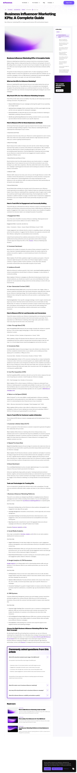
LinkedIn (28, 534)
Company (50, 2)
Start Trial (69, 2)
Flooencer (14, 527)
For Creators (35, 2)
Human (58, 31)
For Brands (24, 2)
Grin (25, 527)
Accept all (47, 768)
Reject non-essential (57, 768)
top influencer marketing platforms (31, 500)
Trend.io (31, 240)
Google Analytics (11, 563)
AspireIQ (19, 527)
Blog (44, 2)
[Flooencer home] (8, 3)
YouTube (23, 534)
